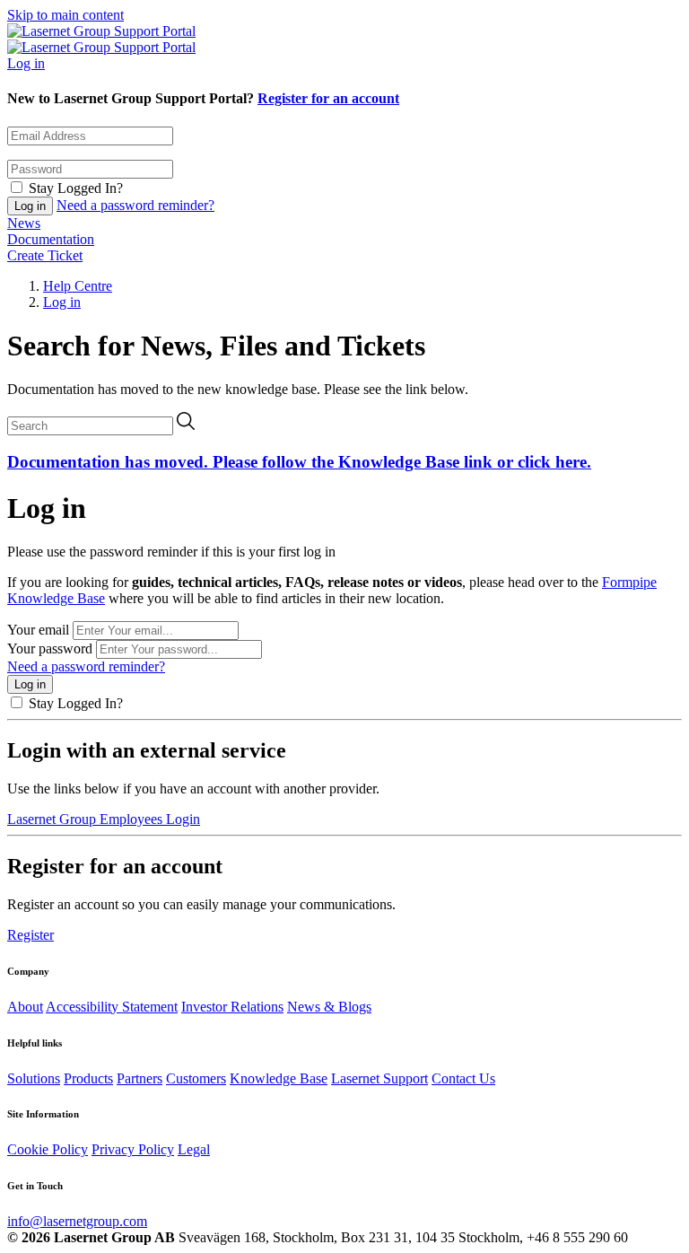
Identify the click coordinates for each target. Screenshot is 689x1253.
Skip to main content (65, 14)
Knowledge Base (278, 1078)
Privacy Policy (133, 1149)
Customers (196, 1078)
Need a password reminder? (135, 205)
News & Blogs (329, 1006)
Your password (49, 648)
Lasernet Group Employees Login (103, 819)
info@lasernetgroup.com (77, 1221)
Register (30, 934)
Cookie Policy (47, 1149)
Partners (139, 1078)
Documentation (50, 239)
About (25, 1006)
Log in (26, 63)
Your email (38, 629)
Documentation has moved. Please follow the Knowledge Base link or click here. (299, 461)
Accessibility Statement (112, 1006)
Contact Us (463, 1078)
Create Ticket (45, 255)
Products (88, 1078)
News (23, 223)
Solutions (33, 1078)
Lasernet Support (379, 1078)
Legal (194, 1149)
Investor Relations (232, 1006)
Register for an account (328, 98)
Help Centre (77, 286)
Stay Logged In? (76, 188)
